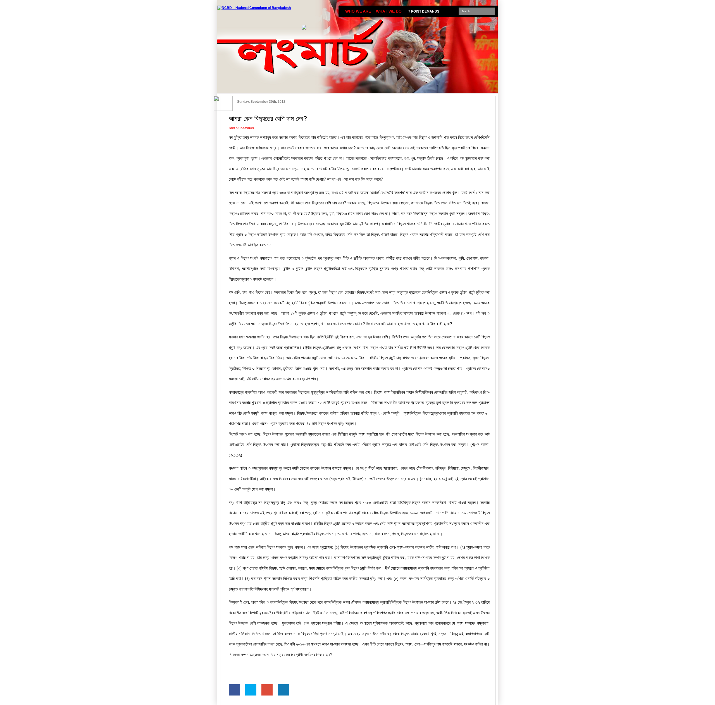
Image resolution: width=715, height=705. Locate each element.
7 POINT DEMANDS (423, 11)
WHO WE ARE (358, 11)
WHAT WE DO (389, 11)
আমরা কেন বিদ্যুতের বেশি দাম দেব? (268, 118)
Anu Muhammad (241, 128)
